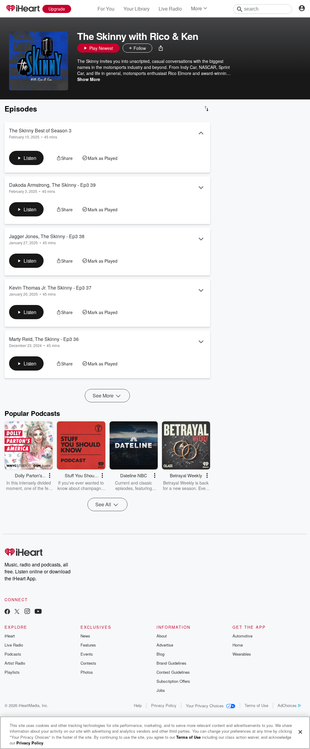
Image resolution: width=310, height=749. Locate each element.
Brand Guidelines (171, 663)
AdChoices (287, 705)
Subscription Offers (173, 681)
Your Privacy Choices (205, 705)
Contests (88, 663)
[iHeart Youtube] (38, 611)
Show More (88, 79)
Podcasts (13, 654)
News (85, 636)
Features (88, 645)
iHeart (10, 636)
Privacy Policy (163, 705)
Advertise (165, 645)
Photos (87, 672)
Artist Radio (15, 663)
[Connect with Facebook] (7, 611)
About (162, 636)
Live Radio (170, 8)
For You (105, 8)
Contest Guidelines (173, 672)
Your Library (137, 8)
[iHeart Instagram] (27, 611)
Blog (160, 654)
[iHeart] (23, 9)
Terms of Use (256, 705)
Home (237, 645)
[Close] (300, 731)
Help (138, 705)
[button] (160, 48)
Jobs (161, 690)
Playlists (12, 672)
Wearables (241, 654)
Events (87, 654)
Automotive (242, 636)
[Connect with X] (17, 611)
